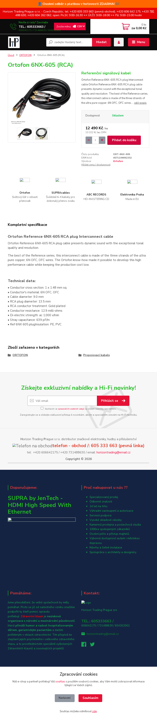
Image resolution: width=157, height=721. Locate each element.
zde (94, 711)
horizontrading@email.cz (113, 452)
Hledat (101, 42)
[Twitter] (94, 645)
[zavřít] (152, 12)
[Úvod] (25, 42)
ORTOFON (25, 55)
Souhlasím (90, 698)
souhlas (60, 681)
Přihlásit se (110, 401)
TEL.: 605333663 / (32, 27)
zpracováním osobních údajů (71, 408)
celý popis (140, 103)
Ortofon (118, 161)
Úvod (11, 55)
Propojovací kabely (96, 355)
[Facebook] (85, 645)
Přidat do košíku (124, 140)
